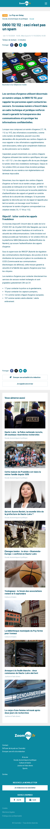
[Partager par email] (20, 45)
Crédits (5, 808)
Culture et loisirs (25, 763)
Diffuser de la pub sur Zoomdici (13, 748)
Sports (25, 768)
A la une (25, 757)
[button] (46, 3)
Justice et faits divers (25, 766)
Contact (5, 745)
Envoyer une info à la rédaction (13, 751)
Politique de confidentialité (12, 816)
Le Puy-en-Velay (16, 15)
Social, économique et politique (15, 19)
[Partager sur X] (16, 45)
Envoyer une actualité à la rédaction (26, 377)
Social (32, 19)
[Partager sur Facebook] (11, 45)
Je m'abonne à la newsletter (25, 788)
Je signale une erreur (25, 384)
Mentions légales (8, 812)
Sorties (5, 774)
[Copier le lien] (25, 45)
